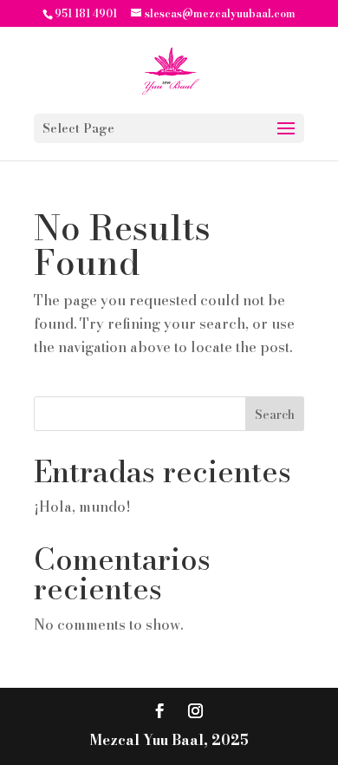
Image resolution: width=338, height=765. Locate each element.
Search (275, 414)
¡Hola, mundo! (82, 506)
